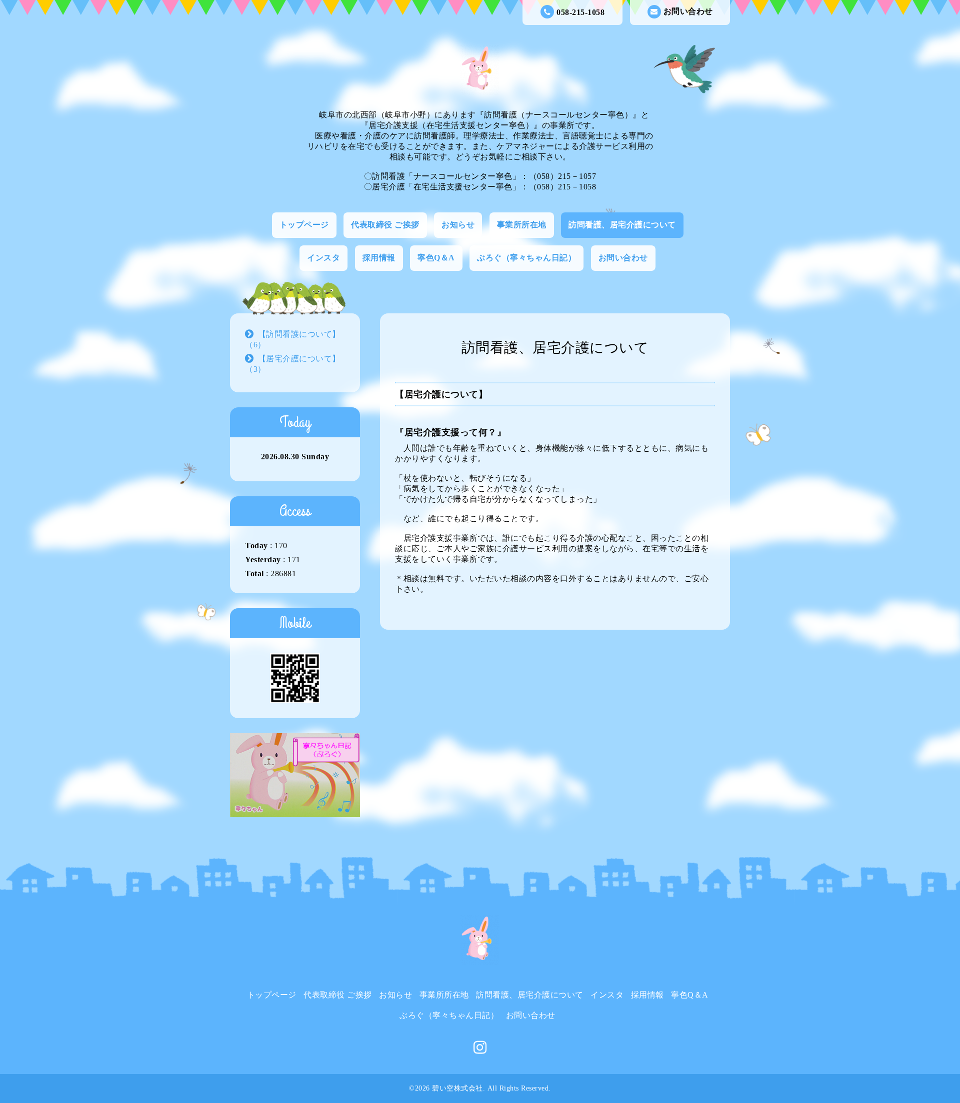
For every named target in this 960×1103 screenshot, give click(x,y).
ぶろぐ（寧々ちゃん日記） (526, 257)
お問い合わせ (688, 11)
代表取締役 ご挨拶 (385, 224)
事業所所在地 (521, 224)
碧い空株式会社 (457, 1088)
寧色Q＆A (436, 257)
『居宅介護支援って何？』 (450, 432)
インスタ (323, 257)
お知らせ (458, 224)
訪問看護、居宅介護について (622, 224)
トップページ (304, 224)
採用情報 (379, 257)
